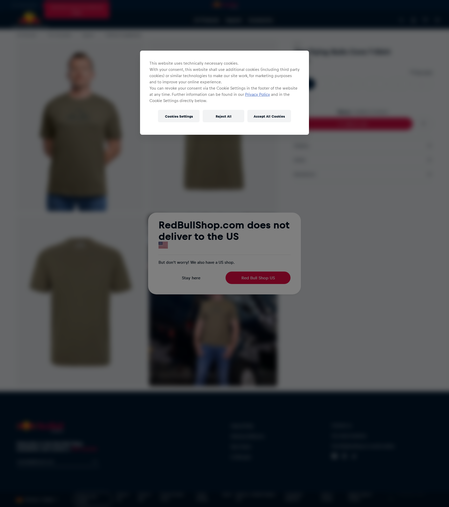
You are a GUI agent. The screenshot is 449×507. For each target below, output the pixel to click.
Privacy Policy (257, 94)
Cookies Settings (179, 116)
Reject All (224, 116)
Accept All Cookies (269, 116)
